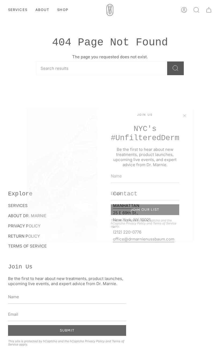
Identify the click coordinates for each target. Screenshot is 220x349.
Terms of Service (164, 223)
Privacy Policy (136, 223)
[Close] (184, 115)
